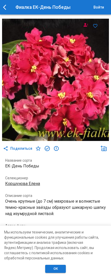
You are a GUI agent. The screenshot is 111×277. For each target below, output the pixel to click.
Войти (98, 7)
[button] (104, 148)
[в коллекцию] (47, 148)
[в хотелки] (38, 148)
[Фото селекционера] (85, 25)
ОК (55, 269)
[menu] (6, 7)
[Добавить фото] (104, 148)
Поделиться (21, 148)
